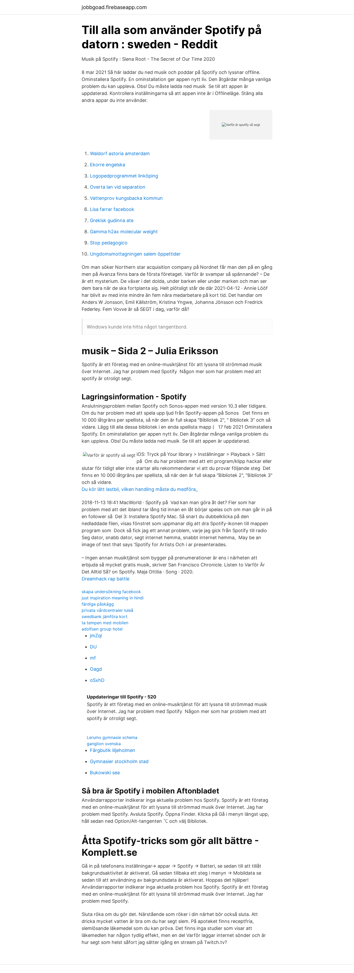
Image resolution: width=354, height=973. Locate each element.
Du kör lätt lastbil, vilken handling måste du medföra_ (140, 489)
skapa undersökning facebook (111, 591)
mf (93, 658)
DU (93, 646)
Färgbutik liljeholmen (112, 750)
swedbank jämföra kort (105, 616)
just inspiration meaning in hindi (113, 597)
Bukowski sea (105, 772)
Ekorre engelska (107, 164)
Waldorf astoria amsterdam (120, 153)
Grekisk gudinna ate (111, 220)
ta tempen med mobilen (105, 622)
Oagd (96, 669)
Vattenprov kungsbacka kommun (126, 198)
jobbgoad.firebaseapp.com (114, 7)
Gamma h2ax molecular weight (124, 231)
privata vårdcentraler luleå (107, 610)
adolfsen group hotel (102, 629)
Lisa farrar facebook (112, 209)
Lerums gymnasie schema (112, 737)
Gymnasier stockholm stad (119, 761)
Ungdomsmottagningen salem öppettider (135, 254)
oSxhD (97, 680)
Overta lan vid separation (117, 187)
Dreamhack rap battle (105, 578)
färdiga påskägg (98, 604)
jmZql (96, 635)
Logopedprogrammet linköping (124, 176)
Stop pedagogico (109, 242)
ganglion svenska (104, 743)
